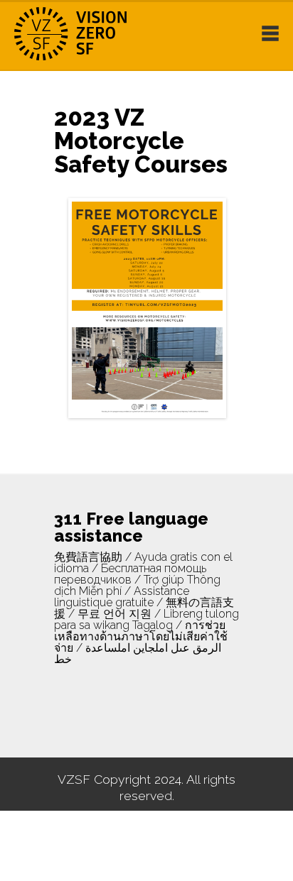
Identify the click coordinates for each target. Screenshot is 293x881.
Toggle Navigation (270, 33)
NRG (85, 33)
